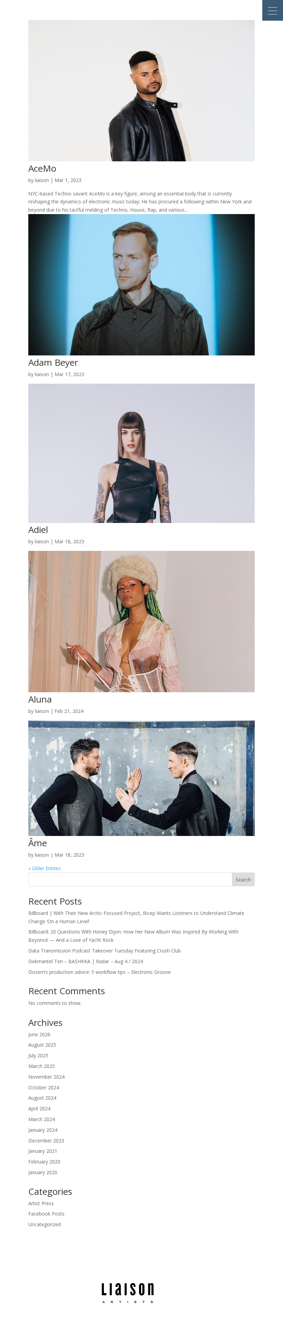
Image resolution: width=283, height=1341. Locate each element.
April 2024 (39, 1108)
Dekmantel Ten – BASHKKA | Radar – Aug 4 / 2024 (85, 961)
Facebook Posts (46, 1213)
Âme (37, 843)
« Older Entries (44, 868)
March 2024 (41, 1119)
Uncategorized (44, 1224)
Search (243, 879)
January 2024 (42, 1130)
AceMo (42, 168)
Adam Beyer (53, 362)
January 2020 (42, 1172)
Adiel (38, 529)
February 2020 (44, 1161)
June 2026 (39, 1034)
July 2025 (38, 1055)
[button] (272, 10)
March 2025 (41, 1066)
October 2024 (43, 1087)
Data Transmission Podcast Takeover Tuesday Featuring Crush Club (104, 950)
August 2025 (42, 1044)
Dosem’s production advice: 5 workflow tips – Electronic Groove (99, 972)
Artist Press (41, 1203)
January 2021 (42, 1151)
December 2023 (46, 1140)
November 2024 (46, 1076)
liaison (42, 180)
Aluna (40, 699)
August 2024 (42, 1098)
